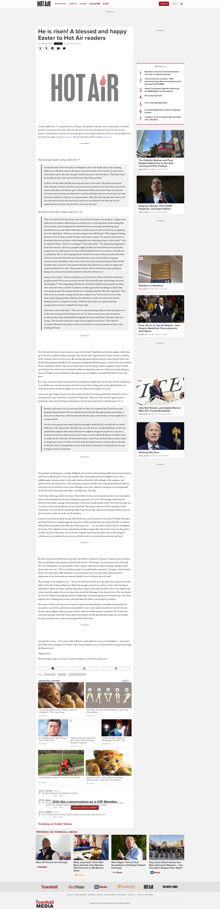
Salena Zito (143, 334)
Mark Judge (143, 169)
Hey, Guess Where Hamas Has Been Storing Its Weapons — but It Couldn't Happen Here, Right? (166, 865)
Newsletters (91, 895)
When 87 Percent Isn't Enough (51, 862)
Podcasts (60, 4)
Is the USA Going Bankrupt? (156, 103)
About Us (70, 895)
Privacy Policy (122, 895)
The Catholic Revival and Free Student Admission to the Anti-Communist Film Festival (156, 163)
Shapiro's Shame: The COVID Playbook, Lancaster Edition (155, 207)
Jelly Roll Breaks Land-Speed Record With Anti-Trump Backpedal (160, 409)
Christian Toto (144, 414)
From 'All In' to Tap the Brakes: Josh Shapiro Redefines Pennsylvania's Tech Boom (159, 328)
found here (67, 136)
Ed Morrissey (45, 44)
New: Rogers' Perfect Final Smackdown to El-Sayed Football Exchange (128, 865)
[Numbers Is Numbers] (160, 269)
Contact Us (131, 895)
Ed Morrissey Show (80, 895)
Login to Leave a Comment (84, 808)
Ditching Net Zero (149, 452)
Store (83, 4)
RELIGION (62, 674)
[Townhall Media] (45, 904)
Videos (73, 4)
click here (107, 136)
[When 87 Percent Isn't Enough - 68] (53, 847)
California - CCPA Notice (145, 895)
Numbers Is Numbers (151, 285)
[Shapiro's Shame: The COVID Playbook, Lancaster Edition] (160, 189)
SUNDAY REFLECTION (77, 674)
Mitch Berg (143, 289)
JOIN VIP (164, 4)
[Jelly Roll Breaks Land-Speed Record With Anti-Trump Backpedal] (160, 391)
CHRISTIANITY (49, 674)
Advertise (100, 895)
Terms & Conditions (110, 895)
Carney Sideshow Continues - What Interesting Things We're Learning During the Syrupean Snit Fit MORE (163, 81)
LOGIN (174, 4)
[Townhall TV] (95, 4)
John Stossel (144, 455)
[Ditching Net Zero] (160, 436)
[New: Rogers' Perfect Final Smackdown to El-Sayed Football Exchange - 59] (128, 847)
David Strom (143, 212)
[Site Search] (181, 4)
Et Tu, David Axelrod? (153, 96)
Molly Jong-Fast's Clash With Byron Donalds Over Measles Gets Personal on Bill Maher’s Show (89, 866)
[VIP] (106, 4)
